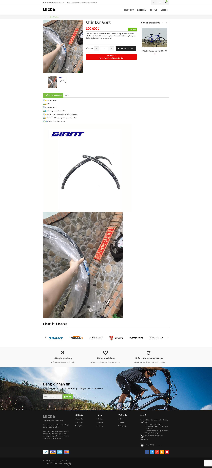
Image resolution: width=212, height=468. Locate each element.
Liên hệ (100, 426)
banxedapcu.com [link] (59, 121)
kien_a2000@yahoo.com (154, 445)
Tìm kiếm (122, 419)
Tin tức (100, 419)
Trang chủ (80, 419)
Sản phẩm (80, 426)
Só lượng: (89, 48)
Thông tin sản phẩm (53, 95)
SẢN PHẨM (58, 463)
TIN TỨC (49, 463)
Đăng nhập (123, 426)
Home (45, 17)
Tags (67, 95)
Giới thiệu (80, 422)
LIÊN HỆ (68, 465)
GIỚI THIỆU (67, 463)
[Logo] (49, 417)
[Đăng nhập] (154, 2)
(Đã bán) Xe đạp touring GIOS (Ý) (154, 51)
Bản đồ (100, 422)
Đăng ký (122, 422)
